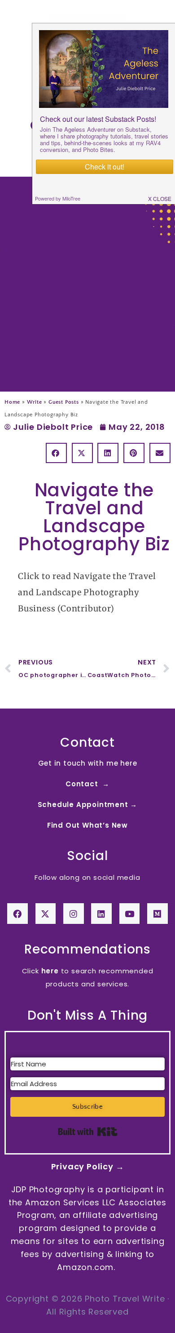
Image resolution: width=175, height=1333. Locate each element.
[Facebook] (17, 913)
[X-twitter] (45, 913)
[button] (56, 453)
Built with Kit (88, 1131)
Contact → (87, 784)
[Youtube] (129, 913)
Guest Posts (63, 402)
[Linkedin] (101, 913)
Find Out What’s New (87, 825)
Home (12, 402)
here (50, 971)
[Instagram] (73, 913)
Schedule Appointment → (88, 804)
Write (34, 402)
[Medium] (157, 913)
